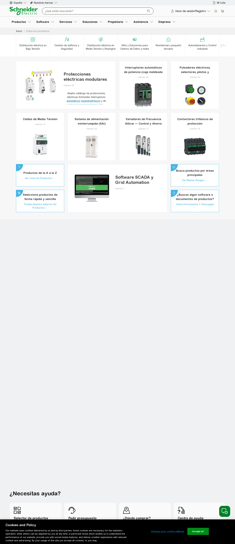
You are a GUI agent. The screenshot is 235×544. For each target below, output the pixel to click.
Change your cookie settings (167, 531)
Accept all (198, 531)
